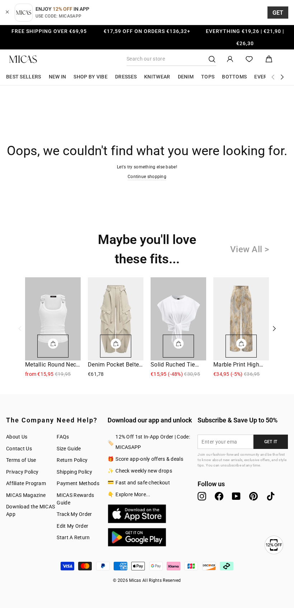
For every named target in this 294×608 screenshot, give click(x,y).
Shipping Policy (74, 472)
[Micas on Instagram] (202, 496)
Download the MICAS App (30, 510)
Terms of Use (21, 460)
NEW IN (57, 77)
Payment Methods (78, 483)
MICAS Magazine (26, 495)
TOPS (207, 77)
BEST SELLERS (23, 77)
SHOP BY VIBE (91, 77)
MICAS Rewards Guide (75, 499)
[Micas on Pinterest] (253, 496)
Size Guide (69, 448)
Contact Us (19, 448)
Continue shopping (147, 176)
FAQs (63, 437)
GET (278, 12)
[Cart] (269, 59)
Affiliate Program (26, 483)
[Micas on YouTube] (236, 496)
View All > (249, 249)
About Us (16, 437)
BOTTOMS (234, 77)
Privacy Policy (22, 472)
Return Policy (72, 460)
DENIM (186, 77)
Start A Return (73, 537)
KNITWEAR (157, 77)
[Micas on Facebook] (219, 496)
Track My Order (74, 514)
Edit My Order (72, 526)
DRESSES (126, 77)
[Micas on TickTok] (270, 496)
